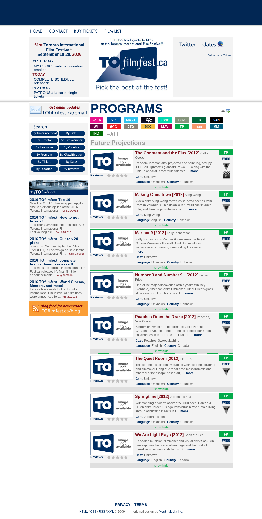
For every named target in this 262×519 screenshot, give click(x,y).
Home (37, 31)
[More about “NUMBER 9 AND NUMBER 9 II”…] (111, 294)
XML (110, 511)
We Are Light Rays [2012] (159, 434)
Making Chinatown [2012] (159, 194)
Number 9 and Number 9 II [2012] (166, 275)
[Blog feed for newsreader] (58, 315)
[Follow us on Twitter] (203, 49)
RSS (102, 511)
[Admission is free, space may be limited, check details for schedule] (226, 161)
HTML (83, 511)
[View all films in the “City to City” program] (199, 121)
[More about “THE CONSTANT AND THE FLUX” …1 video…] (111, 172)
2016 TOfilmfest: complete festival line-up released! (53, 262)
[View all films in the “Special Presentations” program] (114, 121)
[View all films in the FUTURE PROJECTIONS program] (226, 154)
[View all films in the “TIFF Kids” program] (199, 127)
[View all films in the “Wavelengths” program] (96, 127)
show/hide (161, 187)
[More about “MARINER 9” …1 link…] (111, 252)
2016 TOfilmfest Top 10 (50, 200)
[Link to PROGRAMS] (223, 112)
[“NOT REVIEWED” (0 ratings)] (116, 175)
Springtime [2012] (152, 396)
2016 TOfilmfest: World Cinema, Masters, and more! (57, 284)
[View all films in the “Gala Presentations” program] (96, 121)
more (194, 171)
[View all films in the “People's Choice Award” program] (148, 121)
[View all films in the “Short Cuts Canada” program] (114, 127)
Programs (127, 108)
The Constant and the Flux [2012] (167, 153)
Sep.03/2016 (77, 253)
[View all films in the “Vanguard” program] (216, 121)
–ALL (113, 134)
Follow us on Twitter (219, 55)
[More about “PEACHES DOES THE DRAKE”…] (111, 336)
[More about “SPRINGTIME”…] (111, 416)
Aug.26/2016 (65, 275)
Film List (114, 31)
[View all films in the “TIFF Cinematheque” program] (131, 127)
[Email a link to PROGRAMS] (228, 112)
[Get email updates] (59, 116)
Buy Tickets (87, 31)
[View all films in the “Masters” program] (131, 121)
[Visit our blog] (58, 194)
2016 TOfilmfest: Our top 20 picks (54, 241)
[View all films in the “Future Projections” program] (182, 127)
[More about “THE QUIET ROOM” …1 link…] (111, 378)
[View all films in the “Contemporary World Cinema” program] (165, 121)
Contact (58, 31)
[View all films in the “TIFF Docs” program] (148, 127)
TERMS (140, 505)
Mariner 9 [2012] (150, 233)
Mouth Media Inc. (171, 511)
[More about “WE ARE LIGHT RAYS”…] (111, 454)
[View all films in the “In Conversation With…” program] (165, 127)
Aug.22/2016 (69, 296)
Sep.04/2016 (63, 232)
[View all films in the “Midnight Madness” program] (216, 127)
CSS (93, 511)
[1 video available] (226, 178)
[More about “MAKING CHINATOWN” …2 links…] (111, 214)
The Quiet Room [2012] (157, 358)
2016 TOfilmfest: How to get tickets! (54, 219)
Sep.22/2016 (70, 210)
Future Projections (118, 142)
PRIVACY (122, 505)
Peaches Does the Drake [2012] (165, 317)
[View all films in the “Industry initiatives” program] (96, 134)
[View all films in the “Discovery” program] (182, 121)
